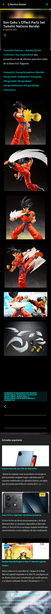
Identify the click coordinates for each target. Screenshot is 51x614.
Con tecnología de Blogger (27, 594)
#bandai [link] (39, 72)
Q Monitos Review (17, 4)
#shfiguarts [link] (23, 76)
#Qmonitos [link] (9, 89)
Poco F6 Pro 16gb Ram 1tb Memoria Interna (21, 515)
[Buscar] (47, 4)
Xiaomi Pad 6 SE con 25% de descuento (19, 469)
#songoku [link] (35, 76)
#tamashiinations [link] (25, 72)
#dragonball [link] (10, 76)
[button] (5, 35)
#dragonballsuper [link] (13, 85)
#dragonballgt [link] (31, 85)
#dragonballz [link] (24, 81)
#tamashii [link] (9, 72)
